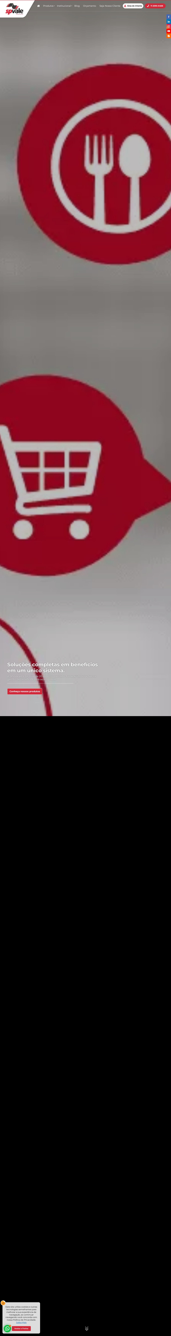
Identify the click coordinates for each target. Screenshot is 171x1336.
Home (38, 6)
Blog (77, 6)
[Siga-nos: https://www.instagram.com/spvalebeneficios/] (168, 26)
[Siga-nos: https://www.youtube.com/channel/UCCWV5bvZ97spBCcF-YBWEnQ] (168, 31)
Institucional (64, 6)
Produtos (48, 6)
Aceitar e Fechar (21, 1329)
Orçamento (89, 6)
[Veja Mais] (86, 1328)
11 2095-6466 (157, 6)
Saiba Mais (25, 691)
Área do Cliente (134, 6)
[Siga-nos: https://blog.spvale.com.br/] (168, 35)
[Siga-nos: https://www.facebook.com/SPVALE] (168, 16)
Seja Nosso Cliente (110, 6)
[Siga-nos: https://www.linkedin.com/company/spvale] (168, 21)
